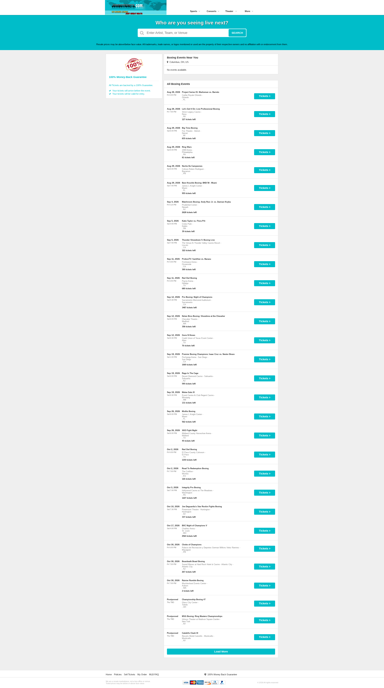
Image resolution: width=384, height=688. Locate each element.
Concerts (211, 11)
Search (237, 32)
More (247, 11)
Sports (193, 11)
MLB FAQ (154, 674)
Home (109, 674)
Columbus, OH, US (178, 62)
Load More (221, 651)
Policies (118, 674)
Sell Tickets (129, 674)
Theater (229, 11)
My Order (142, 674)
